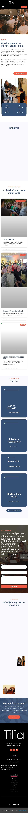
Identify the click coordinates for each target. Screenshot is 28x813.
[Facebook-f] (11, 750)
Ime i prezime (4, 564)
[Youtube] (17, 750)
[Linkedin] (10, 35)
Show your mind (8, 240)
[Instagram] (8, 35)
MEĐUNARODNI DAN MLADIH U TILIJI (13, 358)
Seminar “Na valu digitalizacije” (13, 311)
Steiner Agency (22, 810)
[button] (3, 7)
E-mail (2, 570)
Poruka (3, 575)
